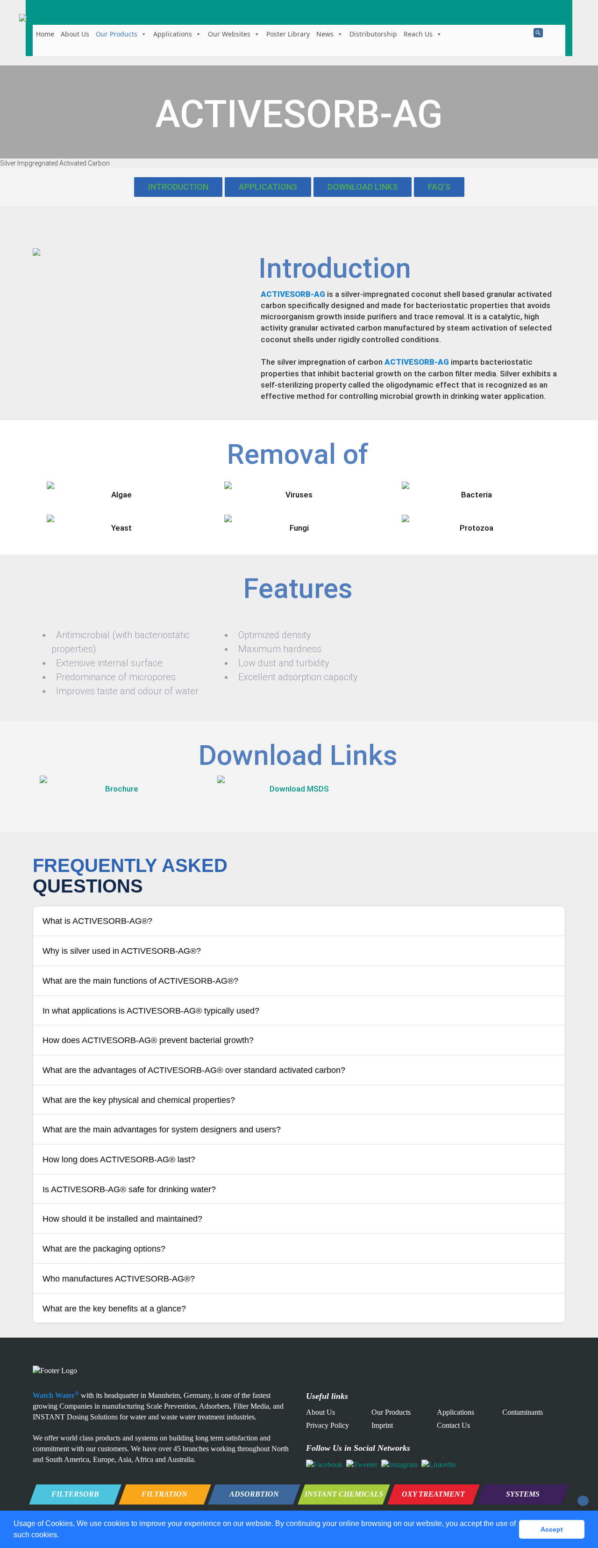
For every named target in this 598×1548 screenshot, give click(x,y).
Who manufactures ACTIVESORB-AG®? (119, 1278)
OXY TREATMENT (433, 1494)
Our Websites (229, 33)
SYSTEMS (523, 1494)
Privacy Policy (327, 1425)
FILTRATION (164, 1494)
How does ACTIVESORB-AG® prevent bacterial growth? (148, 1040)
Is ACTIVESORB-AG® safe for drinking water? (129, 1189)
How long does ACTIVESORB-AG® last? (119, 1159)
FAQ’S (439, 187)
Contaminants (522, 1412)
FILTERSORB (75, 1494)
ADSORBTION (254, 1494)
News (325, 33)
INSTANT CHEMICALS (344, 1494)
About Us (75, 33)
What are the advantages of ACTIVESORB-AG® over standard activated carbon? (194, 1070)
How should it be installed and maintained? (122, 1219)
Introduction (178, 187)
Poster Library (288, 33)
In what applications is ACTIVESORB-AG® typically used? (151, 1010)
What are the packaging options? (104, 1248)
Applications (172, 33)
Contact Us (453, 1425)
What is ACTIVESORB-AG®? (97, 921)
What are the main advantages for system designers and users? (162, 1129)
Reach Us (418, 33)
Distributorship (373, 33)
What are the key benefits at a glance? (114, 1308)
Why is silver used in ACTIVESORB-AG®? (122, 951)
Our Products (116, 33)
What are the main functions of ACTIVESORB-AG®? (140, 981)
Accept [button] (552, 1529)
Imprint (382, 1425)
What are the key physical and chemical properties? (139, 1100)
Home (45, 33)
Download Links (362, 187)
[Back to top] (583, 1501)
